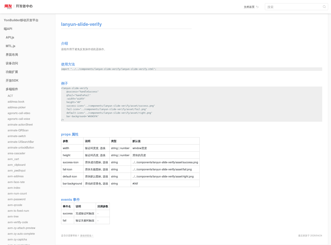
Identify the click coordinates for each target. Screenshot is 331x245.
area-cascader (16, 153)
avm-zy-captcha (17, 239)
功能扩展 (12, 72)
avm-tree (13, 216)
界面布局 (12, 54)
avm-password (16, 199)
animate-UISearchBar (21, 142)
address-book (16, 101)
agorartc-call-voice (19, 119)
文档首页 (249, 7)
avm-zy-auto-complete (21, 233)
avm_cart (13, 159)
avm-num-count (17, 193)
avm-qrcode (15, 205)
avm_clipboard (16, 165)
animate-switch (17, 136)
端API (8, 29)
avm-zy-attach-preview (21, 228)
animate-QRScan (18, 130)
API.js (10, 37)
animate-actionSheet (20, 124)
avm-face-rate (16, 182)
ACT (10, 96)
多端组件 (12, 89)
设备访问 (12, 63)
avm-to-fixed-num (18, 210)
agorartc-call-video (19, 113)
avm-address (16, 176)
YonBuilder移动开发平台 (21, 20)
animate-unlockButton (21, 147)
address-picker (17, 107)
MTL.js (10, 46)
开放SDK (12, 80)
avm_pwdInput (16, 170)
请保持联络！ (87, 235)
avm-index (14, 187)
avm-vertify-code (18, 222)
